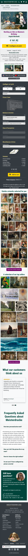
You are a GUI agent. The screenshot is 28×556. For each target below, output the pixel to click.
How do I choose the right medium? (13, 456)
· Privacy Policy (5, 524)
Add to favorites (21, 75)
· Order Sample (18, 527)
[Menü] (1, 2)
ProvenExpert (11, 399)
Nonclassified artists (15, 5)
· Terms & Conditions (6, 522)
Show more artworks (14, 362)
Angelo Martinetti (6, 7)
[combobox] (14, 94)
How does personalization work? (13, 427)
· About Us (4, 529)
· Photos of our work (19, 524)
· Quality (16, 522)
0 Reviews (17, 78)
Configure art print (15, 46)
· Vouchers (17, 526)
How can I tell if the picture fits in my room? (14, 450)
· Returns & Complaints (7, 527)
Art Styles (7, 5)
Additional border (6, 91)
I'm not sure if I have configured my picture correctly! (13, 463)
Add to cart (15, 175)
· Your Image (17, 518)
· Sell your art (17, 520)
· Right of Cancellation (6, 526)
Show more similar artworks (14, 269)
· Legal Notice (5, 520)
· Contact (4, 518)
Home (2, 5)
